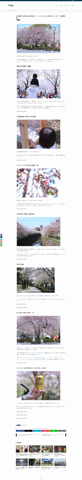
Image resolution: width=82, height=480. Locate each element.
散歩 (25, 425)
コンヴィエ (60, 357)
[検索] (73, 0)
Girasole (56, 357)
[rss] (72, 0)
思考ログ (18, 425)
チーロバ (32, 357)
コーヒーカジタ (26, 357)
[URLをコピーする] (62, 431)
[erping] (11, 5)
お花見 (23, 425)
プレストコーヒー (49, 357)
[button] (20, 431)
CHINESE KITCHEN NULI (40, 357)
